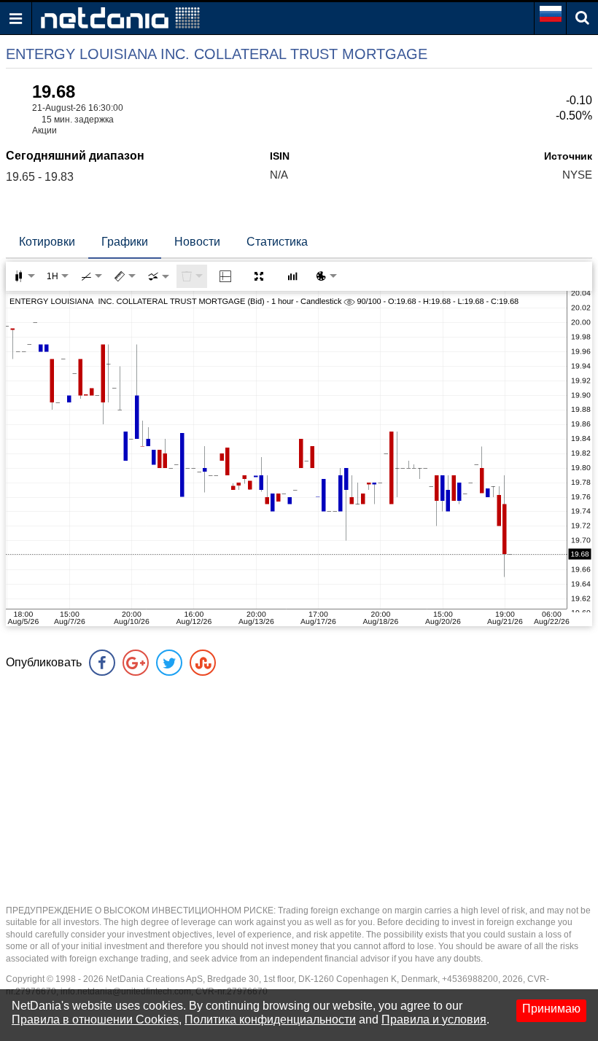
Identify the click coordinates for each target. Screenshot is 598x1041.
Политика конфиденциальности (270, 1019)
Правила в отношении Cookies (95, 1019)
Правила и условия (433, 1019)
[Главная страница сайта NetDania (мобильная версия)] (120, 17)
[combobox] (158, 276)
